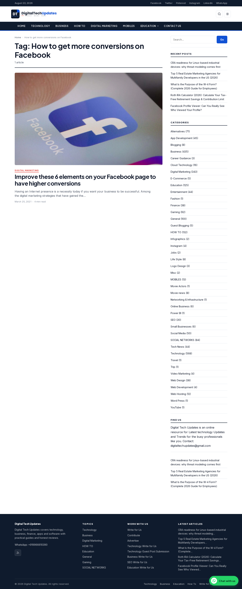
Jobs (174, 252)
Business (61, 25)
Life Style (176, 259)
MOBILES (176, 279)
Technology (40, 25)
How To (79, 25)
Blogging (176, 144)
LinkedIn (208, 3)
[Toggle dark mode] (227, 14)
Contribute (133, 535)
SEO (173, 319)
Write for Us (134, 529)
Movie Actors (178, 286)
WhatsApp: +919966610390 (31, 544)
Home (21, 25)
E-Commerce (179, 178)
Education (148, 25)
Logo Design (178, 266)
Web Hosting (178, 393)
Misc (173, 272)
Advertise (133, 540)
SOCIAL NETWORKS (182, 339)
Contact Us (172, 25)
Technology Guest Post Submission (148, 551)
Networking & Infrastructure (187, 299)
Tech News (177, 346)
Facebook (156, 3)
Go (222, 39)
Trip (173, 366)
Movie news (178, 292)
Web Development (182, 387)
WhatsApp (221, 3)
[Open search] (219, 14)
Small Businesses (181, 326)
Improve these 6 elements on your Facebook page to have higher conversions (85, 180)
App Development (181, 138)
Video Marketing (180, 373)
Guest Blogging (180, 225)
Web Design (178, 380)
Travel (174, 360)
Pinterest (181, 3)
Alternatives (178, 131)
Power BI (176, 313)
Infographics (178, 238)
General (175, 218)
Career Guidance (181, 158)
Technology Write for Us (141, 546)
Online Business (180, 306)
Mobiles (129, 25)
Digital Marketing (104, 25)
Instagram (194, 3)
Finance (175, 205)
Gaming (175, 212)
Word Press (178, 400)
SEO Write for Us (137, 562)
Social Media (178, 333)
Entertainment (179, 191)
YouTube (176, 407)
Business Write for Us (140, 556)
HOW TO (176, 232)
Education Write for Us (140, 567)
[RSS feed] (18, 553)
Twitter (169, 3)
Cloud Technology (181, 164)
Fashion (175, 198)
